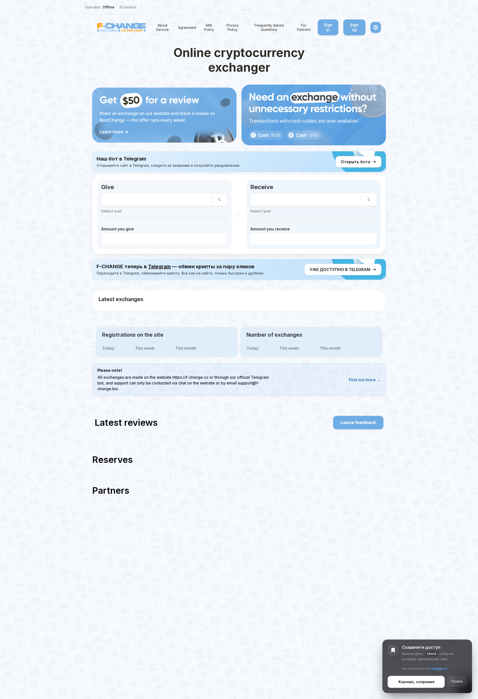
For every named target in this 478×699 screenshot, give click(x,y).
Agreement (187, 27)
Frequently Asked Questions (269, 27)
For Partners (304, 27)
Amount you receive (270, 228)
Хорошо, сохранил (416, 682)
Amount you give (117, 228)
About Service (162, 27)
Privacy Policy (233, 27)
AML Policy (209, 27)
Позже (457, 681)
